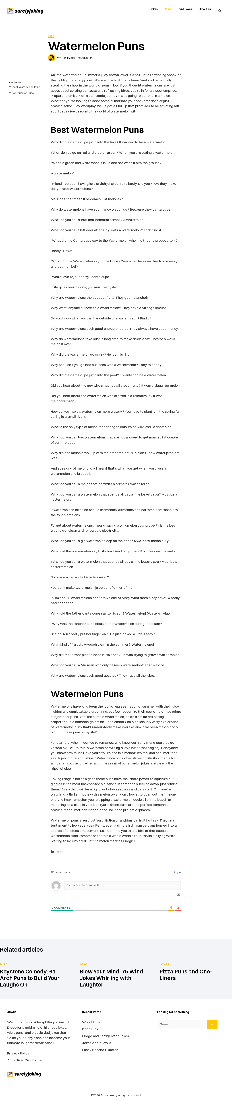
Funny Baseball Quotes (100, 1050)
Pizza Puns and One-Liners (186, 974)
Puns (168, 9)
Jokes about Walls (96, 1043)
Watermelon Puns (23, 93)
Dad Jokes (185, 9)
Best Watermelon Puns (26, 87)
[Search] (212, 1024)
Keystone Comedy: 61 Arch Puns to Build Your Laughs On (30, 978)
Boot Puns (90, 1029)
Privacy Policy (18, 1053)
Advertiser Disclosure (24, 1060)
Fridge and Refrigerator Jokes (105, 1036)
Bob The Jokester (81, 57)
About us (205, 9)
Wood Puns (91, 1022)
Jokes (154, 9)
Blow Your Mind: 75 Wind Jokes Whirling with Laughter (111, 978)
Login (177, 872)
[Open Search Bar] (220, 10)
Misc (4, 964)
